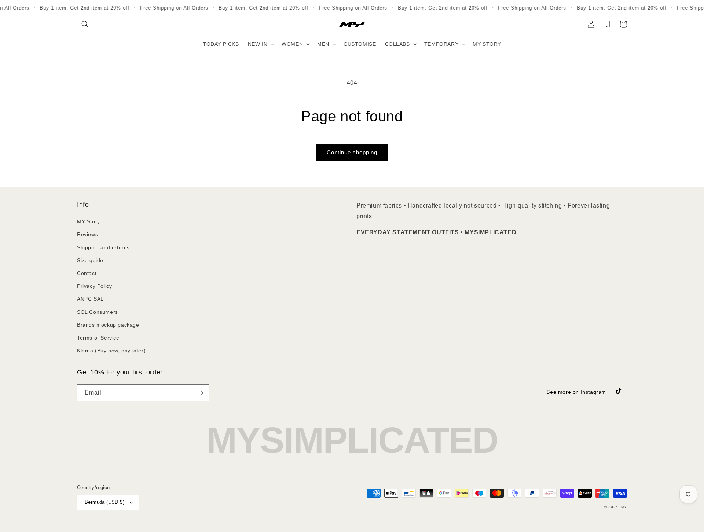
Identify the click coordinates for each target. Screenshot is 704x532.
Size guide (90, 260)
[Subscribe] (200, 392)
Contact (86, 273)
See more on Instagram (576, 392)
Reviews (87, 234)
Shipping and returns (103, 247)
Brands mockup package (108, 325)
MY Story (88, 221)
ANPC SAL (90, 299)
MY (624, 507)
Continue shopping (352, 152)
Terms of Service (98, 338)
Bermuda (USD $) (104, 502)
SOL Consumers (97, 312)
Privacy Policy (94, 286)
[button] (85, 24)
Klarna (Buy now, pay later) (111, 350)
